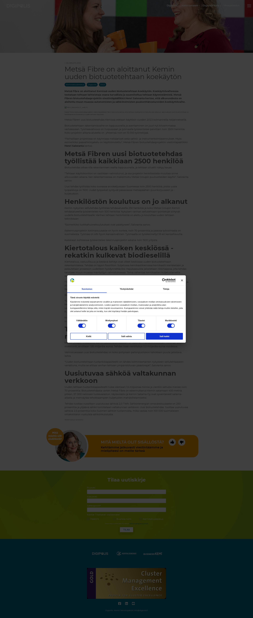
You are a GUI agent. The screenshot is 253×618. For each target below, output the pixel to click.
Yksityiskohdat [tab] (126, 289)
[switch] (111, 326)
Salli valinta (126, 336)
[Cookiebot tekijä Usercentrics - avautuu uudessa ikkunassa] (164, 280)
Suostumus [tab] (87, 289)
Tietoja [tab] (166, 289)
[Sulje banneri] (182, 280)
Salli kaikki (164, 336)
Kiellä (88, 336)
